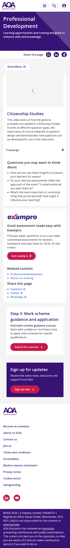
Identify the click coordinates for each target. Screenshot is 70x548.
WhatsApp (16, 297)
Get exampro (19, 256)
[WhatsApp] (48, 54)
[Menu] (45, 6)
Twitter (14, 293)
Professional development (26, 274)
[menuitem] (45, 6)
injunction (48, 528)
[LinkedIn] (56, 54)
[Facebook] (64, 54)
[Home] (8, 6)
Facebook (16, 289)
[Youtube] (17, 498)
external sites (11, 524)
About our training (21, 278)
